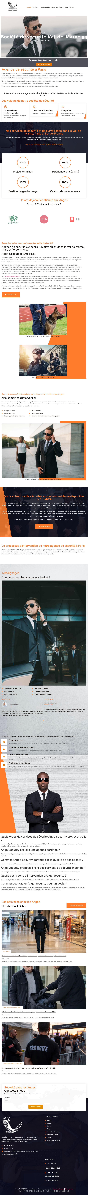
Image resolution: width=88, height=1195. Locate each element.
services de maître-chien (12, 276)
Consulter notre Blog (76, 905)
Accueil (29, 7)
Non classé (6, 951)
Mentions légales (58, 1189)
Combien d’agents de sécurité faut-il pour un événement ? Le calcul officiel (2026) (28, 1068)
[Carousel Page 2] (44, 720)
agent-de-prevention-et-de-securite (12, 1007)
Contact (72, 7)
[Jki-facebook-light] (45, 1172)
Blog (66, 7)
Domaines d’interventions (47, 7)
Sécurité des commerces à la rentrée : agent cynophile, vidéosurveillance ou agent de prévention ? (34, 956)
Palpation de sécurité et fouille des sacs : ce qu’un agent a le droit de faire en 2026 (29, 1012)
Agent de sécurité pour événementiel (13, 1063)
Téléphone (7, 1097)
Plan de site (69, 1189)
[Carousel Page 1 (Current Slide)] (43, 720)
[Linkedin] (49, 1172)
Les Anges (59, 7)
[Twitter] (52, 1172)
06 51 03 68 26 (11, 294)
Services (35, 7)
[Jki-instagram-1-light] (56, 1172)
